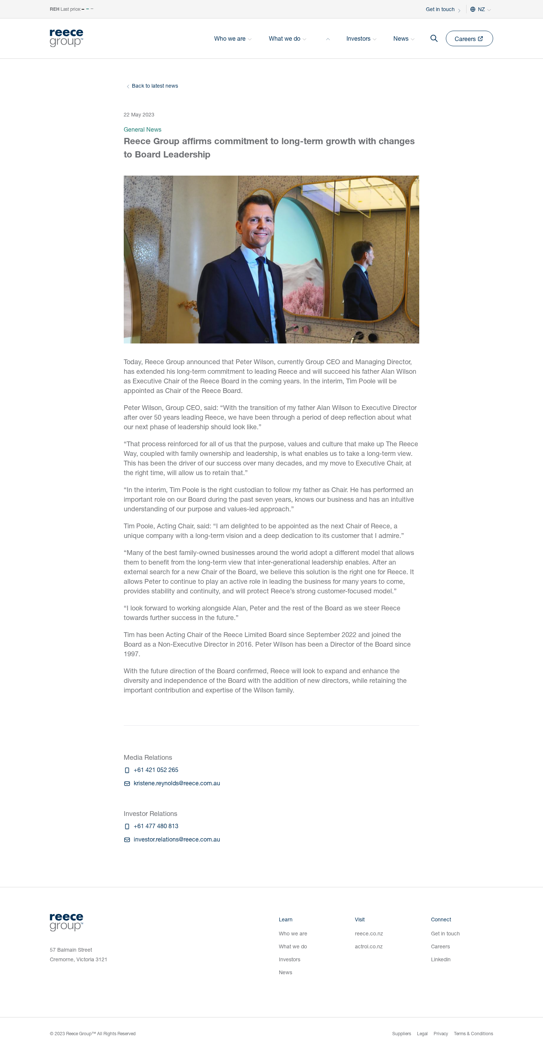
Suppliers (401, 1033)
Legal (422, 1033)
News (285, 972)
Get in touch (440, 9)
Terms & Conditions (473, 1033)
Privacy (441, 1033)
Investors (289, 959)
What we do (293, 946)
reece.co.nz (369, 933)
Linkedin (441, 959)
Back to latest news (155, 85)
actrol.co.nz (369, 946)
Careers (440, 946)
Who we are (293, 933)
